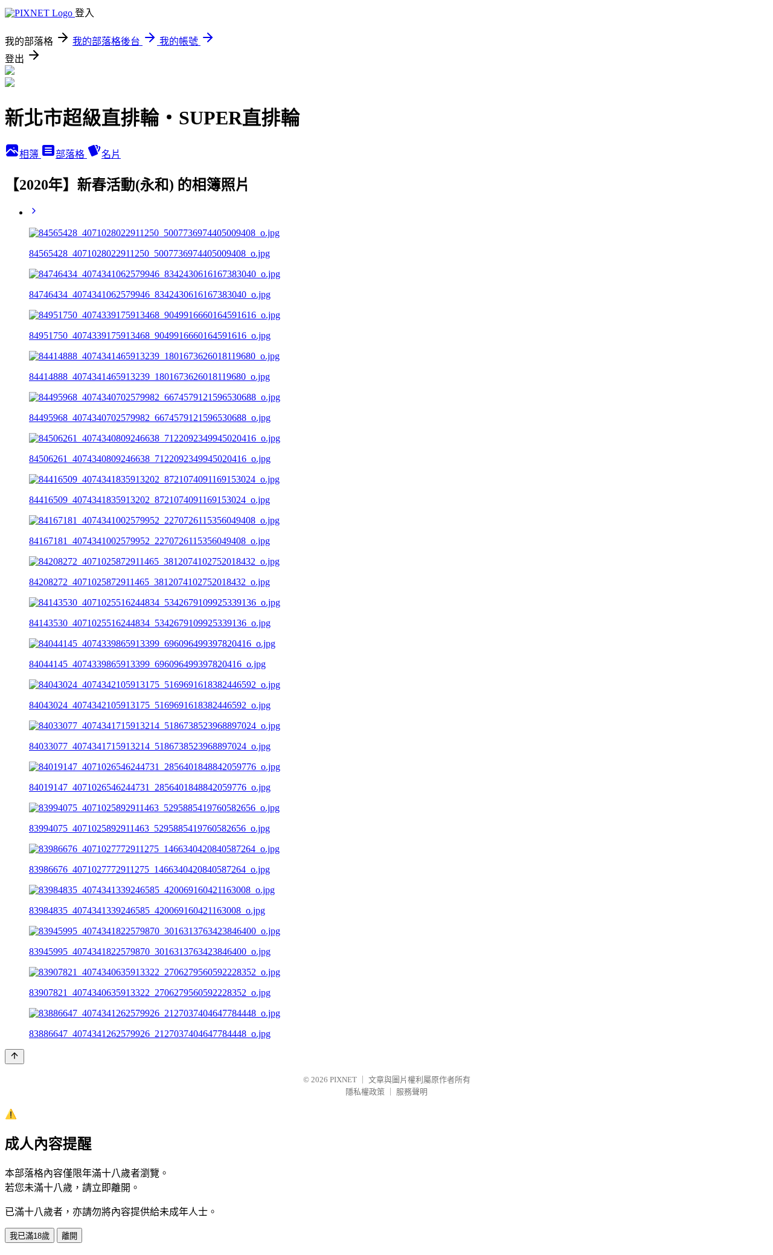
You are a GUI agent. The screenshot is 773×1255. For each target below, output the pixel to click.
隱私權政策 (365, 1091)
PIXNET (343, 1079)
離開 (69, 1236)
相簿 (30, 154)
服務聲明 (412, 1091)
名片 (111, 154)
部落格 (71, 154)
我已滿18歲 (30, 1236)
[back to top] (14, 1056)
